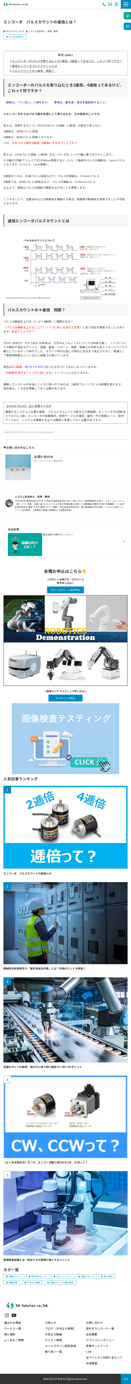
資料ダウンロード (116, 4)
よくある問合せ (16, 36)
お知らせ (50, 1323)
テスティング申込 (65, 698)
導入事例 (108, 1276)
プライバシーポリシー (100, 1340)
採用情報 (91, 1363)
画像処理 (13, 1282)
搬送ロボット (87, 1276)
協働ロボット (15, 1276)
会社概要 (91, 1334)
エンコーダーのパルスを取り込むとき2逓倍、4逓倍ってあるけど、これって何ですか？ (67, 61)
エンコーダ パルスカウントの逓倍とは (27, 873)
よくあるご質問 (14, 1340)
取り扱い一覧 (53, 1352)
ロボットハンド (63, 1276)
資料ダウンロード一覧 (100, 1328)
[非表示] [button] (69, 55)
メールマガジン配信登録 (60, 1346)
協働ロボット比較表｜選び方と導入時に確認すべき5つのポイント (42, 1067)
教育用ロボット (39, 1276)
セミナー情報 (53, 1340)
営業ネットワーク (97, 1346)
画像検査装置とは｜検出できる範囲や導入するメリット (36, 1260)
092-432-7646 (104, 4)
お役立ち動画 (33, 1282)
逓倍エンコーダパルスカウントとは (34, 66)
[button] (126, 4)
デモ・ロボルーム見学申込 (66, 590)
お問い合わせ (110, 4)
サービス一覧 (12, 1328)
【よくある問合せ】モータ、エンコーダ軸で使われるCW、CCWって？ (45, 1162)
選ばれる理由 (12, 1323)
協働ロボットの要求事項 (62, 1282)
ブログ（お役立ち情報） (60, 1328)
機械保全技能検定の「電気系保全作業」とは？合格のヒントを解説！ (44, 968)
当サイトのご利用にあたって (104, 1357)
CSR (88, 1352)
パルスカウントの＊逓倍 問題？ (34, 71)
